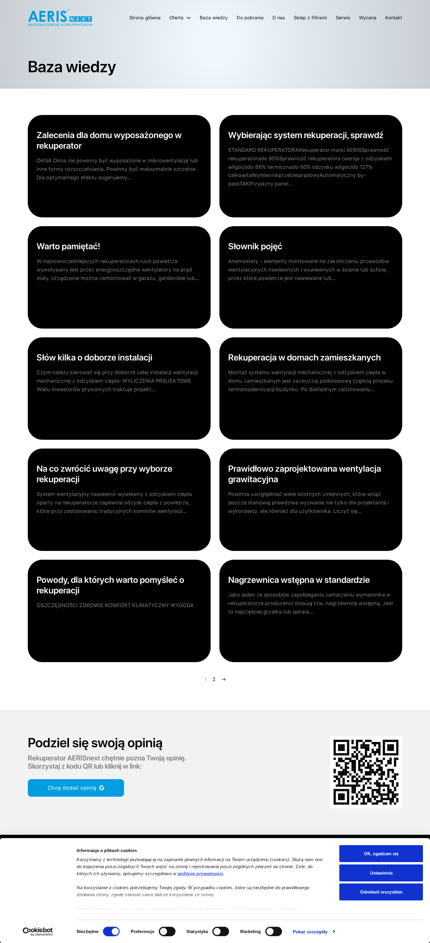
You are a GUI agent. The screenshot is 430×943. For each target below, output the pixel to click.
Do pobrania (250, 17)
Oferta (176, 17)
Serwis (343, 17)
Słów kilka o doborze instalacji (94, 357)
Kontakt (393, 17)
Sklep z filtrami (310, 17)
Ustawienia (381, 872)
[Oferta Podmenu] (188, 18)
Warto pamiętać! (68, 246)
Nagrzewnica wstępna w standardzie (299, 579)
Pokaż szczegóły (310, 931)
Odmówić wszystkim (381, 891)
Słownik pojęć (255, 246)
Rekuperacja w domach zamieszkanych (304, 357)
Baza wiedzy (214, 17)
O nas (278, 17)
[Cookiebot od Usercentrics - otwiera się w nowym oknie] (37, 931)
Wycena (367, 17)
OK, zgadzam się (381, 853)
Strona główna (145, 17)
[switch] (167, 931)
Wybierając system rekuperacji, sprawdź (305, 135)
